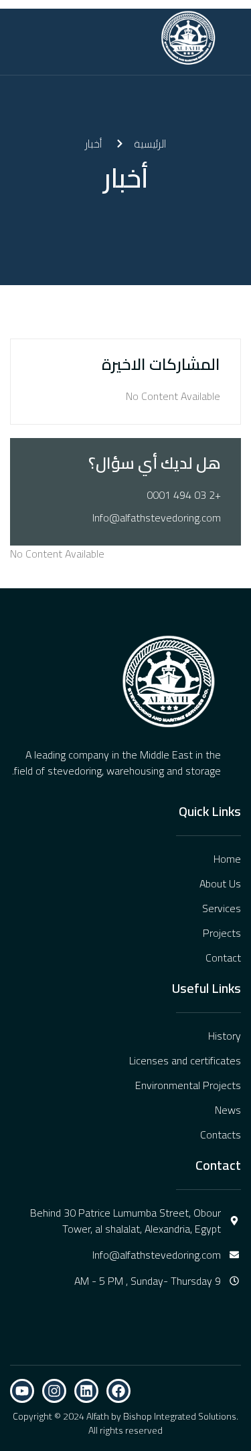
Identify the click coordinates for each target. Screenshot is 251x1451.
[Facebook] (118, 1391)
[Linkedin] (86, 1391)
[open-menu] (105, 38)
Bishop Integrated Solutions (179, 1416)
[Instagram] (54, 1391)
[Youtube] (22, 1391)
